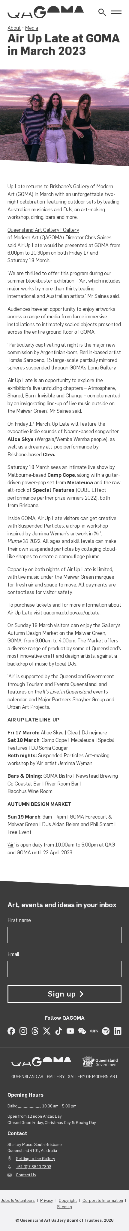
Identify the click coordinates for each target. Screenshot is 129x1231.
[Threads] (35, 1031)
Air (11, 676)
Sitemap (64, 1206)
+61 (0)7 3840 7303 (33, 1166)
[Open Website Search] (102, 12)
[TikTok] (58, 1031)
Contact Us (26, 1174)
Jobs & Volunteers (18, 1200)
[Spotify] (106, 1031)
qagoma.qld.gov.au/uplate (72, 613)
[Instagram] (23, 1031)
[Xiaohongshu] (94, 1031)
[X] (46, 1031)
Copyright (68, 1200)
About (14, 28)
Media (31, 28)
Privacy (46, 1200)
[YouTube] (70, 1031)
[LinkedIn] (117, 1031)
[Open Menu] (116, 12)
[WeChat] (82, 1031)
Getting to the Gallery (35, 1158)
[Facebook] (11, 1031)
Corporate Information (102, 1200)
